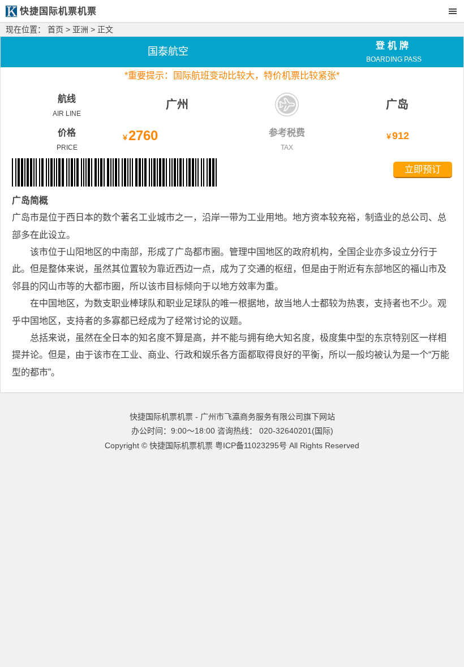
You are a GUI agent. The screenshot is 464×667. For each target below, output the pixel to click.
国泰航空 (168, 51)
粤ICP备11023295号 (251, 445)
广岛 (397, 104)
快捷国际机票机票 (181, 445)
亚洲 (80, 29)
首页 (55, 29)
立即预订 (423, 169)
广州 (177, 104)
